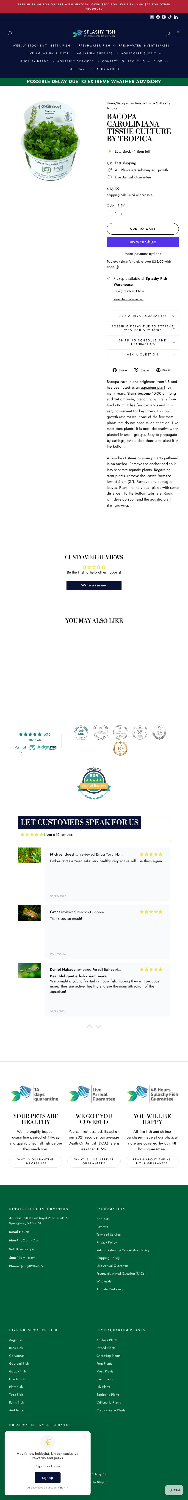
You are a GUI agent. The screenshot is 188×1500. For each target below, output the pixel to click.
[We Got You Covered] (94, 1094)
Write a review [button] (94, 585)
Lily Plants (104, 1386)
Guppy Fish (17, 1371)
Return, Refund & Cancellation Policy (123, 1250)
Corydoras (17, 1355)
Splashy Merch (105, 69)
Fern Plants (104, 1363)
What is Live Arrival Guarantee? (94, 1161)
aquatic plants (140, 469)
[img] (32, 834)
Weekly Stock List (30, 46)
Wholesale (104, 1281)
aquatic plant (160, 499)
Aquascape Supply (139, 53)
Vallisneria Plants (109, 1402)
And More (16, 1410)
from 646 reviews (58, 834)
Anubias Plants (107, 1340)
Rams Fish (16, 1402)
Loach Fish (17, 1379)
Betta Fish (61, 46)
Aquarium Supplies (95, 53)
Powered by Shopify (94, 1482)
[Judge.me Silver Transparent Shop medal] (120, 732)
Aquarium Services (76, 61)
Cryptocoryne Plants (111, 1410)
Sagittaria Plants (108, 1394)
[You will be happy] (152, 1094)
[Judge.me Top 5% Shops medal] (159, 732)
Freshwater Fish (95, 46)
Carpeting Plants (108, 1355)
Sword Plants (106, 1348)
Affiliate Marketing (110, 1289)
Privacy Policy (107, 1242)
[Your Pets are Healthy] (35, 1094)
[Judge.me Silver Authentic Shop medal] (100, 732)
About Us (137, 61)
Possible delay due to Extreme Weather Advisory (142, 328)
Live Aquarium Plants (48, 53)
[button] (89, 1027)
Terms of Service (109, 1234)
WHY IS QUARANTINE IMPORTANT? (35, 1161)
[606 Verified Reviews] (94, 801)
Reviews (102, 1226)
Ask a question (142, 354)
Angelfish (16, 1340)
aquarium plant (153, 387)
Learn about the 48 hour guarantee (152, 1161)
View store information (128, 299)
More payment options (143, 253)
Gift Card (78, 69)
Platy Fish (16, 1386)
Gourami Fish (19, 1363)
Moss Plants (105, 1371)
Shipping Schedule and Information (143, 342)
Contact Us (113, 61)
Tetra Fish (16, 1394)
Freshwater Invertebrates (145, 46)
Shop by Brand (35, 61)
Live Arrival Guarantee (143, 316)
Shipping (113, 194)
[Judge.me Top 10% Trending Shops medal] (120, 748)
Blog (159, 61)
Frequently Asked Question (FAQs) (121, 1273)
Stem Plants (105, 1379)
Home (111, 103)
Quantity (116, 205)
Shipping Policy (108, 1257)
